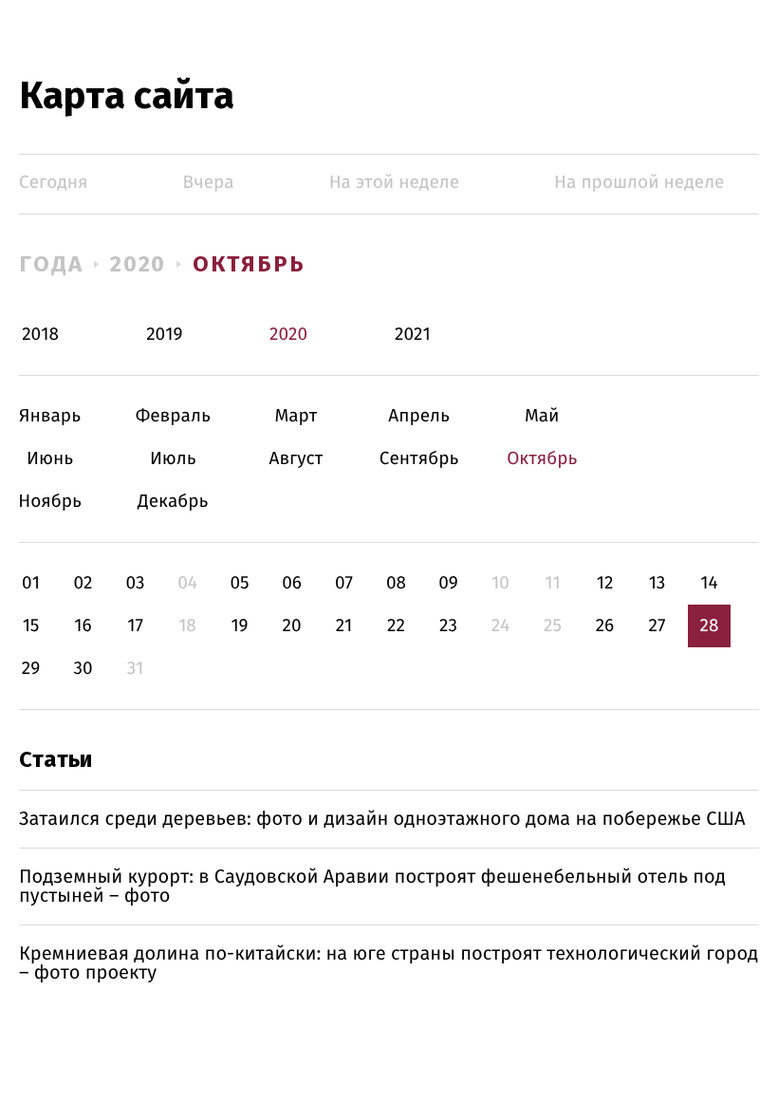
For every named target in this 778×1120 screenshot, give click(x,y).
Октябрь (249, 264)
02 (82, 583)
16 (82, 626)
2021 (413, 334)
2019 (164, 334)
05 (239, 583)
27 (657, 626)
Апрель (419, 416)
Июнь (49, 459)
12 (605, 583)
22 (396, 626)
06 (292, 583)
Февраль (173, 416)
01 (31, 583)
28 (709, 626)
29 (31, 669)
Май (542, 416)
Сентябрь (419, 459)
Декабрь (173, 502)
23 (448, 626)
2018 (40, 334)
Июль (173, 459)
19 (239, 626)
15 (31, 626)
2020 (138, 264)
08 (396, 583)
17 (135, 626)
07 (344, 583)
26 (605, 626)
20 (291, 626)
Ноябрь (49, 502)
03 (134, 583)
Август (295, 459)
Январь (49, 416)
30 (82, 669)
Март (295, 416)
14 (708, 583)
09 (448, 583)
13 (657, 583)
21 (344, 626)
